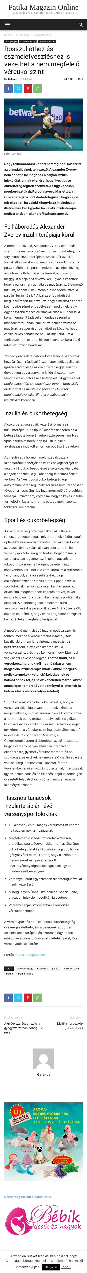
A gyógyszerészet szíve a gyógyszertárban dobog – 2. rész (23, 1028)
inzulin (10, 973)
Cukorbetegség (42, 35)
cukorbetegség (24, 968)
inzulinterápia (25, 973)
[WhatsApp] (37, 88)
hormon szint (71, 968)
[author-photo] (43, 1068)
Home (7, 35)
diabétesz (42, 968)
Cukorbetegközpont (30, 955)
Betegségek (22, 35)
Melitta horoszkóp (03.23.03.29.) (70, 1026)
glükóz (55, 968)
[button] (81, 24)
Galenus (12, 79)
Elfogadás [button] (51, 1267)
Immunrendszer (47, 41)
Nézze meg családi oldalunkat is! (28, 1197)
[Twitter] (18, 88)
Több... (66, 1267)
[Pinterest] (28, 88)
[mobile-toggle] (7, 24)
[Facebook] (8, 88)
